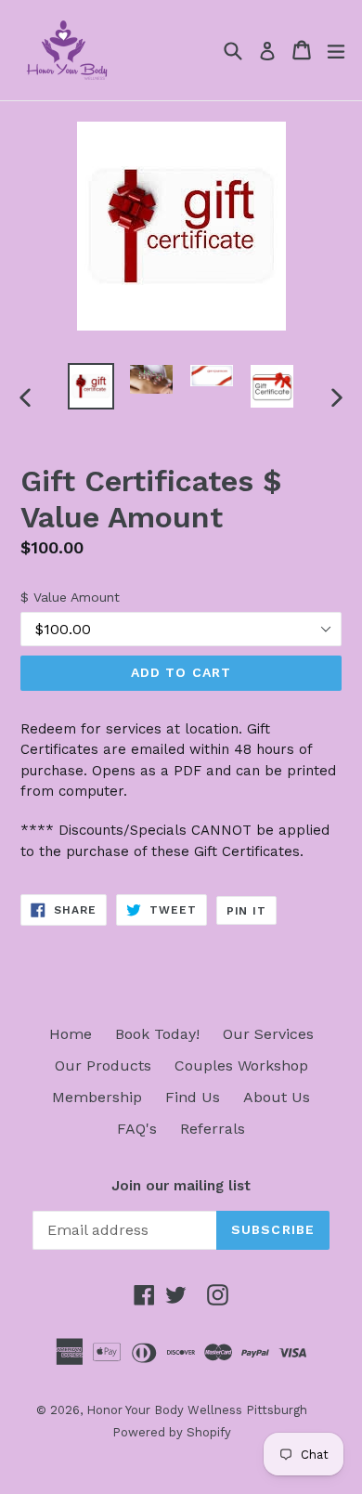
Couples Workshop (241, 1065)
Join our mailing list (181, 1185)
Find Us (192, 1097)
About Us (276, 1097)
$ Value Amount (70, 597)
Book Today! (157, 1034)
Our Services (268, 1034)
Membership (97, 1097)
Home (70, 1034)
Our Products (103, 1065)
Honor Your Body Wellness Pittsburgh (196, 1410)
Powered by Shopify (171, 1432)
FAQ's (137, 1128)
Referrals (212, 1128)
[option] (90, 386)
